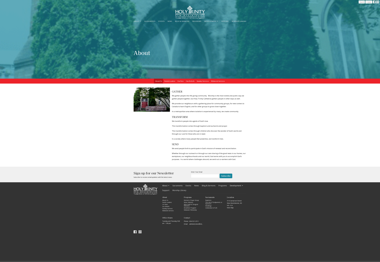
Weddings (208, 206)
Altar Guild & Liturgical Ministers (191, 205)
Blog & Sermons (182, 21)
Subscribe (226, 175)
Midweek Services (218, 81)
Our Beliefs (190, 81)
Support (225, 21)
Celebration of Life (211, 208)
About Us (158, 81)
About (136, 21)
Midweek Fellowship (190, 210)
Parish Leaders (169, 81)
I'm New (180, 81)
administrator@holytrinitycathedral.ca (196, 224)
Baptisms (208, 200)
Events (161, 21)
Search (362, 2)
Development (210, 21)
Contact (368, 2)
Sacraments (149, 21)
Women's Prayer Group (191, 200)
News (169, 21)
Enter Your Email (196, 172)
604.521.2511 (194, 221)
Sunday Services (203, 81)
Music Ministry (188, 202)
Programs (196, 21)
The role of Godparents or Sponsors (213, 203)
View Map (230, 208)
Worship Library (239, 21)
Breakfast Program (190, 208)
